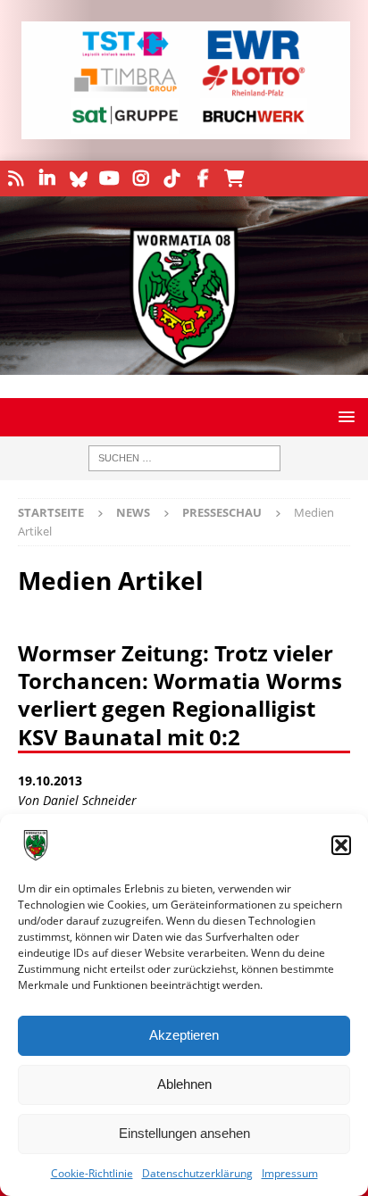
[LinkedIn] (47, 178)
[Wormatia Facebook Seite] (203, 178)
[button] (341, 845)
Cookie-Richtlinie (92, 1173)
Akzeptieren (184, 1034)
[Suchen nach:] (184, 458)
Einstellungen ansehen (184, 1133)
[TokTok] (172, 178)
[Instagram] (140, 178)
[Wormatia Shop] (234, 178)
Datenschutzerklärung (197, 1173)
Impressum (290, 1173)
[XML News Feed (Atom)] (15, 178)
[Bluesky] (78, 178)
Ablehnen (184, 1084)
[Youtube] (109, 178)
